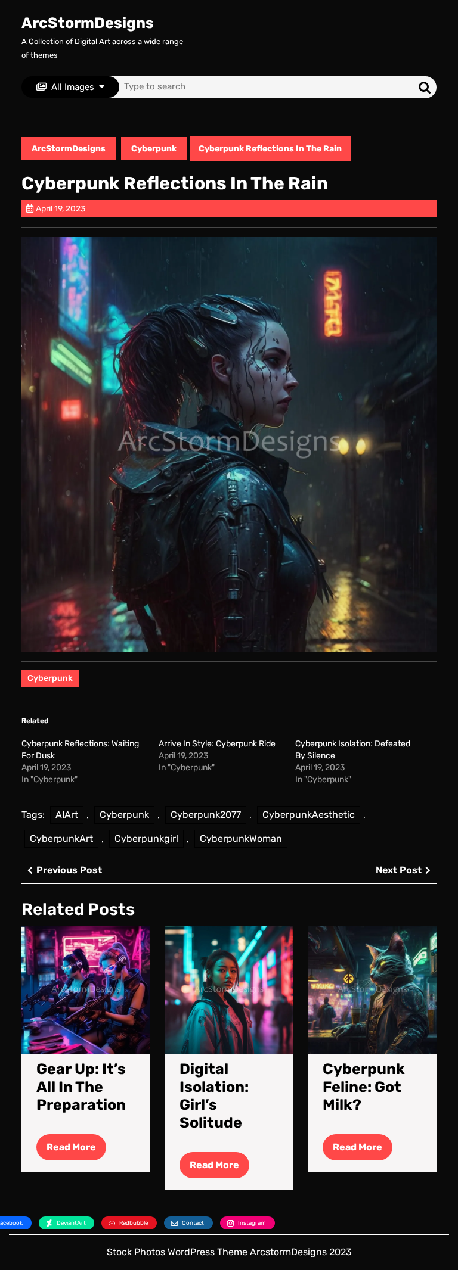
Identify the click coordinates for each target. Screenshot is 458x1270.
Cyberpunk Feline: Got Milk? (364, 1086)
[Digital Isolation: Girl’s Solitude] (229, 989)
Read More (76, 1150)
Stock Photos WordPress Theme (177, 1251)
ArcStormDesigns (87, 23)
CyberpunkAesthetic (308, 814)
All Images (72, 87)
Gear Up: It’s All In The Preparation (81, 1086)
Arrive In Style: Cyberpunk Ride (217, 744)
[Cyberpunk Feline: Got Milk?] (372, 989)
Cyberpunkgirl (146, 838)
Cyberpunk (154, 149)
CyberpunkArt (61, 838)
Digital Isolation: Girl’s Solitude (214, 1095)
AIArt (66, 814)
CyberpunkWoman (241, 838)
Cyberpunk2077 (206, 814)
